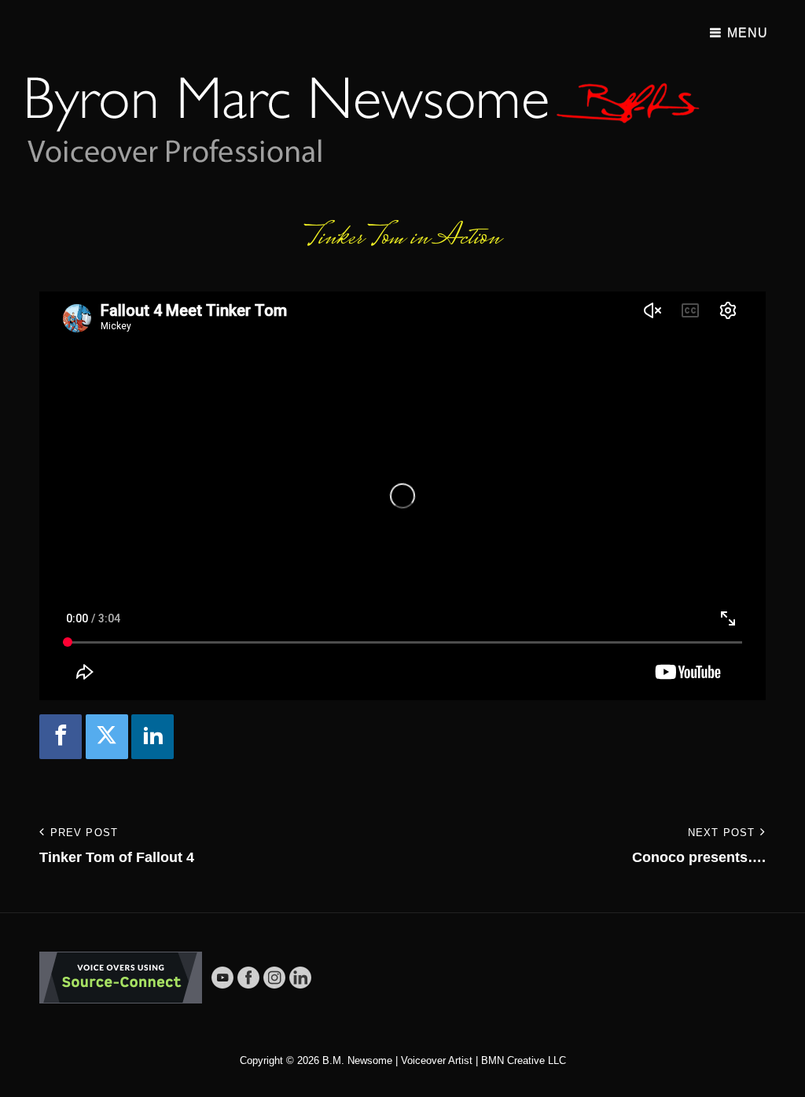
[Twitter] (107, 736)
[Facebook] (60, 736)
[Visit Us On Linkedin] (300, 977)
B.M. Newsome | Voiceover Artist (397, 1060)
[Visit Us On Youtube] (222, 977)
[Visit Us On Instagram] (274, 977)
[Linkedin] (152, 736)
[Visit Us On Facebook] (248, 977)
